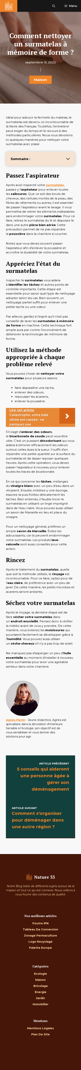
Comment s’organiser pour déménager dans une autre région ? (38, 820)
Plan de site (40, 1034)
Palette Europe (40, 948)
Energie (40, 992)
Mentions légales (40, 1028)
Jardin (40, 998)
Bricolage (40, 986)
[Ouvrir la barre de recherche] (54, 6)
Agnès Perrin (15, 720)
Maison (40, 80)
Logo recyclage (40, 941)
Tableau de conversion (40, 929)
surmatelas (55, 185)
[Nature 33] (9, 6)
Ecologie (40, 974)
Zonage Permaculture (40, 935)
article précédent (54, 763)
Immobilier (40, 1004)
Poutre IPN (40, 923)
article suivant (24, 808)
